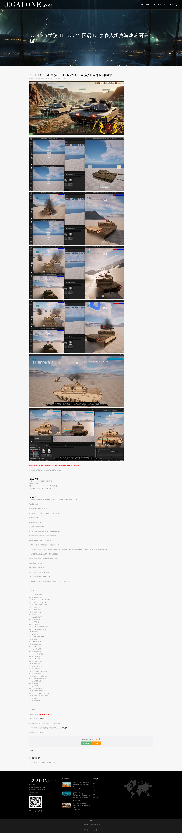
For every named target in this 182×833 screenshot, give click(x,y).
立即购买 (86, 743)
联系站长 (95, 798)
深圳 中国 (32, 784)
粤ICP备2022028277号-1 (91, 830)
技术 (94, 787)
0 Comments (58, 78)
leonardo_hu (49, 78)
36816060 (34, 792)
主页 (94, 783)
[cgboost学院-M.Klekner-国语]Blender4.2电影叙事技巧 (81, 784)
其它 (42, 78)
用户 (94, 794)
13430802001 (41, 789)
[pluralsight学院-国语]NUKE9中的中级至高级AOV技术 (81, 805)
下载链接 (64, 728)
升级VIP (96, 743)
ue (34, 750)
